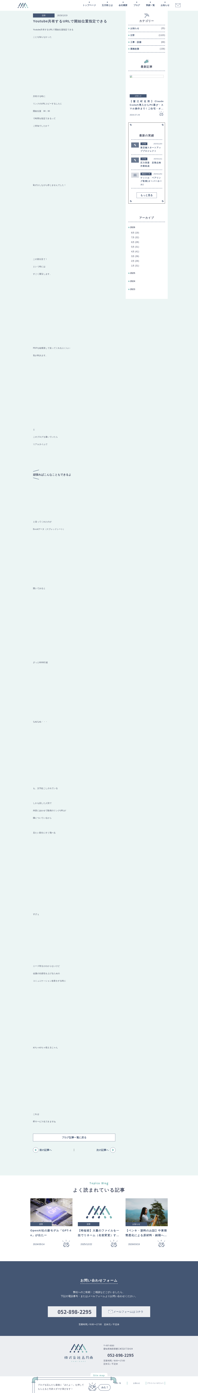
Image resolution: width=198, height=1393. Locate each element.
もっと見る (146, 195)
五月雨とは (107, 5)
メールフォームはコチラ (128, 1311)
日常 (132, 35)
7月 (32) (135, 237)
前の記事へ (45, 1150)
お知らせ (165, 5)
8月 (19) (135, 233)
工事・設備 (135, 42)
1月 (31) (135, 266)
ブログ (136, 5)
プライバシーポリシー (155, 1383)
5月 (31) (135, 247)
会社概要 (123, 5)
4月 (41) (135, 251)
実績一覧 (150, 5)
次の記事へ (102, 1150)
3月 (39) (135, 256)
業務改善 (134, 49)
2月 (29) (135, 261)
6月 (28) (135, 242)
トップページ (89, 5)
